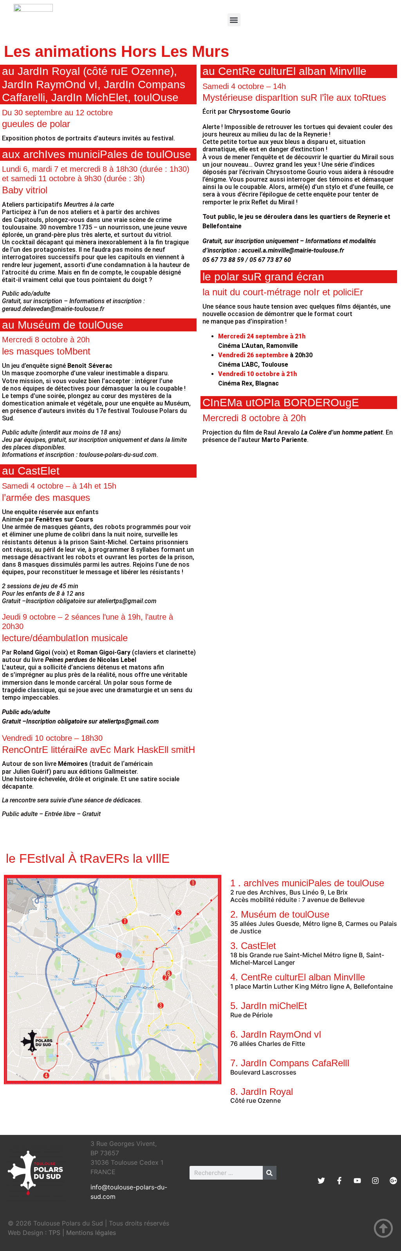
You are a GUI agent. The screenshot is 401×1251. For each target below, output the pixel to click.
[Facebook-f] (339, 1180)
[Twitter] (321, 1180)
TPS (54, 1232)
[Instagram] (375, 1180)
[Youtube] (357, 1180)
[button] (234, 19)
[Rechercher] (269, 1173)
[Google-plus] (393, 1180)
